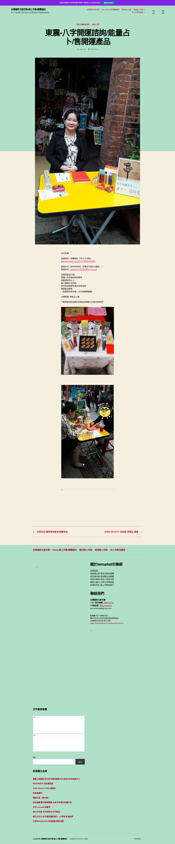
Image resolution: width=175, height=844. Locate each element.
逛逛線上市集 (138, 10)
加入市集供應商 (137, 12)
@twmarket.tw (106, 605)
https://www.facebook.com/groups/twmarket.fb (107, 623)
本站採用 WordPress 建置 (78, 839)
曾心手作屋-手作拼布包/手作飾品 (46, 811)
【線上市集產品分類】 (83, 24)
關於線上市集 (126, 10)
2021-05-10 (94, 49)
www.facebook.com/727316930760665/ (78, 261)
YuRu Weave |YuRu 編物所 (44, 788)
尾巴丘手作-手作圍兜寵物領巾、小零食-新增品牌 (53, 816)
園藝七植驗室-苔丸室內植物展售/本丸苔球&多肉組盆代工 (56, 778)
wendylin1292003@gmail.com (84, 269)
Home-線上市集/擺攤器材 (110, 10)
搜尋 (34, 757)
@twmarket (108, 3)
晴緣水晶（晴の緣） (41, 797)
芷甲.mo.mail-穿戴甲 (41, 807)
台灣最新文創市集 (93, 10)
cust (84, 49)
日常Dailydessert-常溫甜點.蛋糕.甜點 (48, 821)
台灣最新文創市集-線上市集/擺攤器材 (28, 9)
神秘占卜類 (95, 24)
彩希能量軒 (37, 792)
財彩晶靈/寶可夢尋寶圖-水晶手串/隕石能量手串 (52, 802)
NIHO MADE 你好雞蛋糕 (43, 783)
